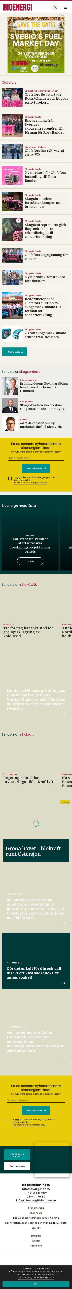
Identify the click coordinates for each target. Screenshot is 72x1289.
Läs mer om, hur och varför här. (36, 1277)
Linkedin (36, 1236)
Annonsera (36, 1213)
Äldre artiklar (14, 352)
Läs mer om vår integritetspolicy (30, 482)
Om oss (36, 1228)
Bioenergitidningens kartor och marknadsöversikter (36, 1223)
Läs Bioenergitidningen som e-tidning (36, 1218)
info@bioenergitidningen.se (36, 1200)
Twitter (36, 1241)
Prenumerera (17, 1166)
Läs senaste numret (17, 1155)
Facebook (36, 1246)
